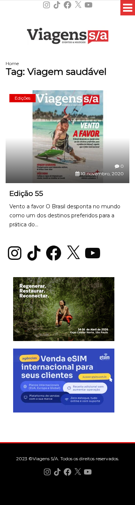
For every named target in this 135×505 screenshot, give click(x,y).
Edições (22, 98)
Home (12, 63)
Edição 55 (26, 193)
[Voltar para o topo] (67, 498)
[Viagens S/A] (67, 37)
